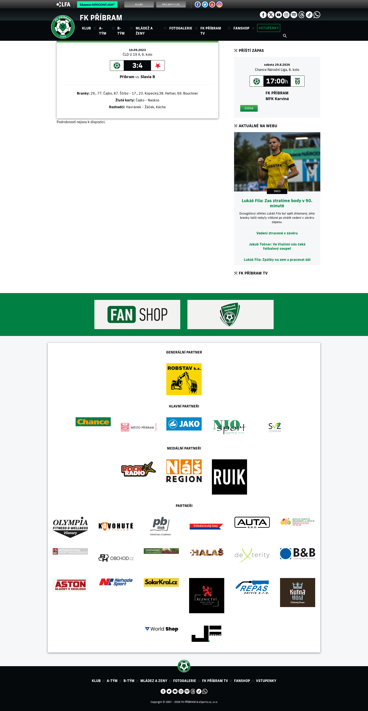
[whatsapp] (316, 14)
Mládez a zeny (153, 681)
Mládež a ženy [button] (144, 30)
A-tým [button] (102, 30)
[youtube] (278, 14)
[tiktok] (309, 14)
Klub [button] (86, 28)
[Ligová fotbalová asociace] (63, 5)
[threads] (301, 14)
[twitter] (270, 14)
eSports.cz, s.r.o (208, 702)
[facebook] (263, 14)
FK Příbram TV (210, 30)
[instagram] (286, 14)
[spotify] (293, 14)
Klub (96, 681)
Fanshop (241, 28)
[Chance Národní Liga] (97, 5)
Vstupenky (269, 28)
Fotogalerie (180, 28)
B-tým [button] (121, 30)
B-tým (129, 681)
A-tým (112, 681)
